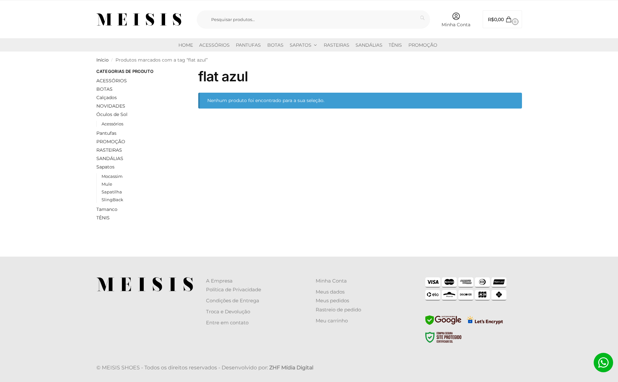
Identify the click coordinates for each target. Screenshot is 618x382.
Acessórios (112, 123)
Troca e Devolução (228, 311)
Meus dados (330, 292)
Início (102, 60)
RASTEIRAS (109, 150)
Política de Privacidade (233, 289)
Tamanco (106, 209)
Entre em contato (227, 322)
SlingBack (112, 199)
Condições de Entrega (232, 300)
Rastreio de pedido (338, 310)
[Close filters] (171, 72)
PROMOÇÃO (110, 142)
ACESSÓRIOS (111, 81)
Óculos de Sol (111, 114)
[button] (502, 19)
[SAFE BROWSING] (443, 324)
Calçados (106, 97)
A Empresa (219, 281)
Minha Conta (456, 25)
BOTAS (104, 89)
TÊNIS (103, 218)
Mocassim (112, 176)
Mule (107, 184)
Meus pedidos (332, 300)
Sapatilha (112, 191)
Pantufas (106, 133)
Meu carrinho (332, 321)
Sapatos (105, 167)
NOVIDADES (110, 106)
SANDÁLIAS (109, 158)
